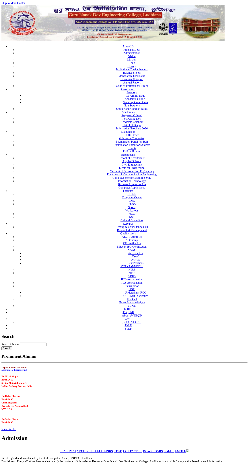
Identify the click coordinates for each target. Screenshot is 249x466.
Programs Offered (132, 115)
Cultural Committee (131, 220)
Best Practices (135, 263)
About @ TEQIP (132, 315)
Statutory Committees (135, 102)
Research (128, 223)
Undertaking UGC (135, 292)
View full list (8, 429)
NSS (132, 217)
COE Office (132, 135)
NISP (132, 272)
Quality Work (128, 233)
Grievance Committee (131, 138)
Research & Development (132, 230)
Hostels (132, 194)
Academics (128, 112)
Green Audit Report (131, 79)
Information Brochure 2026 (132, 128)
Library (132, 203)
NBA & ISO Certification (132, 246)
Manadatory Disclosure (131, 75)
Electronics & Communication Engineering (132, 174)
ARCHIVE (84, 451)
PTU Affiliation (132, 243)
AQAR (135, 259)
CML (132, 200)
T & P (128, 325)
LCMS (132, 305)
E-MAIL (169, 451)
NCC (132, 213)
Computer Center (132, 197)
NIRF (132, 269)
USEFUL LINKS (102, 451)
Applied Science (131, 161)
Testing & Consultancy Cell (132, 226)
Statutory (132, 92)
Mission (131, 59)
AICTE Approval (132, 236)
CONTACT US (132, 451)
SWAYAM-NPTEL (131, 266)
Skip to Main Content (13, 3)
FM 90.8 (180, 451)
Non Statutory (132, 105)
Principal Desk (131, 49)
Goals (132, 62)
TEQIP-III (128, 308)
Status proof (132, 286)
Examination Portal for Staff (132, 141)
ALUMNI (68, 451)
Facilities (128, 190)
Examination (128, 131)
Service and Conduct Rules (131, 108)
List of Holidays (131, 125)
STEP (128, 328)
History (132, 66)
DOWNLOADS (153, 451)
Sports (131, 207)
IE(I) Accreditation (132, 279)
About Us (128, 46)
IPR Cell (132, 299)
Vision (132, 56)
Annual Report (131, 82)
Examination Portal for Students (132, 144)
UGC (132, 289)
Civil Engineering (132, 164)
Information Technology (132, 180)
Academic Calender (131, 121)
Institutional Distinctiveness (132, 69)
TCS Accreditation (132, 282)
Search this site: (10, 344)
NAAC (132, 249)
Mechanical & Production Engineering (132, 171)
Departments (128, 154)
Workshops (131, 210)
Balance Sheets (132, 72)
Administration (131, 53)
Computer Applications (131, 187)
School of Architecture (132, 158)
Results (132, 148)
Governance (128, 89)
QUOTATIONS (131, 322)
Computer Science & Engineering (131, 177)
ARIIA (132, 276)
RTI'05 (118, 451)
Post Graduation (131, 118)
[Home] (113, 40)
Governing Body (135, 95)
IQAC (135, 256)
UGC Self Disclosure (135, 295)
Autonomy (132, 240)
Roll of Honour (132, 151)
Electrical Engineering (132, 167)
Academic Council (135, 98)
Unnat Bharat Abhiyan (132, 302)
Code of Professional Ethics (132, 85)
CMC (128, 318)
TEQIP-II (128, 312)
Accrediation (135, 253)
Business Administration (132, 184)
